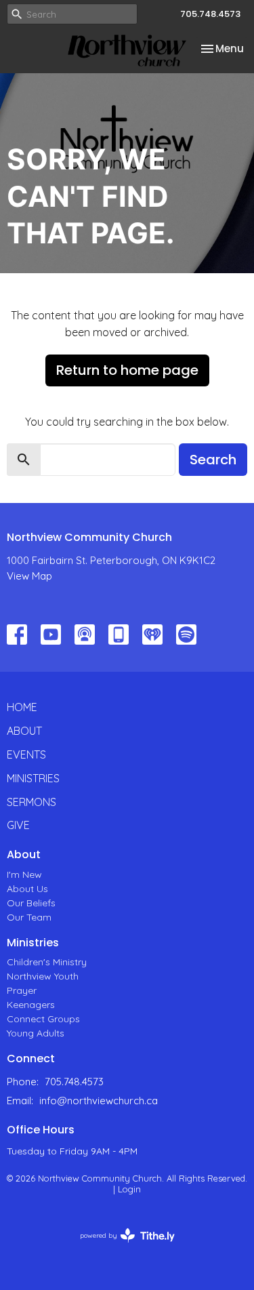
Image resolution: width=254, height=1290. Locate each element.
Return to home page (127, 370)
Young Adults (35, 1033)
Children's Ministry (47, 962)
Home (22, 707)
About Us (27, 889)
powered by (119, 1247)
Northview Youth (43, 976)
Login (129, 1189)
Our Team (29, 917)
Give (18, 825)
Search (213, 459)
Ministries (33, 778)
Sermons (31, 802)
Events (26, 754)
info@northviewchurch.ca (98, 1100)
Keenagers (31, 1005)
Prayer (22, 990)
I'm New (24, 874)
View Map (29, 575)
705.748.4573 (210, 13)
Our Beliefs (31, 903)
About (24, 731)
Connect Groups (43, 1019)
